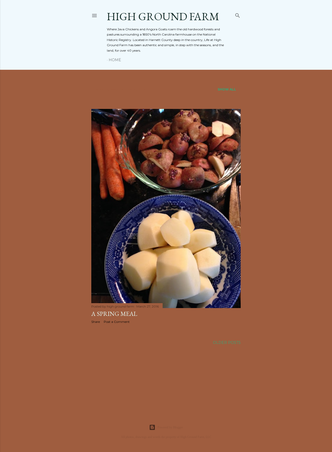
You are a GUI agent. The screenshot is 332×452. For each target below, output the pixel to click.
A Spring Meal (114, 314)
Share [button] (95, 322)
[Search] (237, 14)
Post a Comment (117, 322)
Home (115, 60)
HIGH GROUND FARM (163, 16)
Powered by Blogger (170, 427)
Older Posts (227, 342)
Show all (227, 89)
